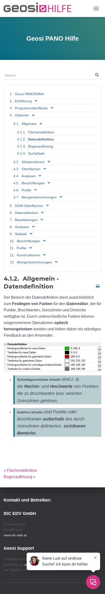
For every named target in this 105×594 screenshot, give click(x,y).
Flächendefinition (41, 132)
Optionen (22, 115)
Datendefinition (41, 139)
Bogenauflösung (40, 146)
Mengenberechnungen (39, 197)
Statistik (21, 234)
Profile (26, 190)
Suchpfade (36, 153)
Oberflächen (31, 169)
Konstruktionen (28, 255)
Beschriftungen (33, 183)
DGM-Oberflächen (29, 206)
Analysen (28, 176)
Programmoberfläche (31, 108)
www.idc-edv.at (15, 535)
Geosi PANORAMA (29, 94)
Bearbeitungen (26, 220)
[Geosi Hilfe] (39, 8)
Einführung (23, 101)
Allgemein (29, 124)
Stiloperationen (33, 162)
